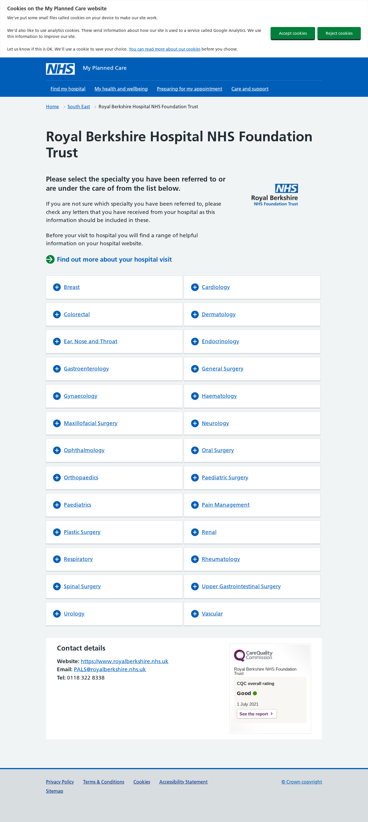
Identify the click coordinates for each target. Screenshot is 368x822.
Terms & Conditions (103, 782)
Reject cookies (339, 33)
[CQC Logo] (253, 660)
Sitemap (54, 791)
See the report (253, 713)
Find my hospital (68, 89)
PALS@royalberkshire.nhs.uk (110, 669)
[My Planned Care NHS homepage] (60, 69)
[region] (184, 28)
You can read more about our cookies (164, 49)
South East (79, 106)
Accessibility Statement (183, 782)
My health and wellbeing (121, 89)
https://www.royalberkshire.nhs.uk (124, 661)
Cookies (141, 782)
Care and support (250, 89)
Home (52, 106)
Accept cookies (293, 33)
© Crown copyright (301, 782)
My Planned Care (105, 68)
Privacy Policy (60, 782)
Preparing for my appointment (189, 89)
